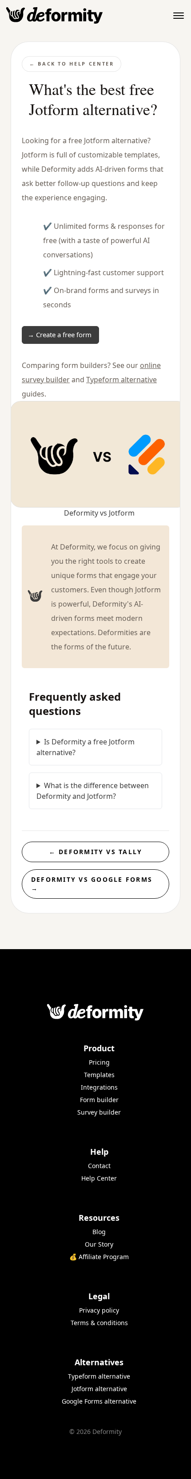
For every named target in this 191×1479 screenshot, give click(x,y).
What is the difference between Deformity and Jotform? (92, 791)
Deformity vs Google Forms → (91, 883)
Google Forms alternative (99, 1401)
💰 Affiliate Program (99, 1256)
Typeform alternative (121, 379)
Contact (99, 1165)
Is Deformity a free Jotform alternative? (85, 747)
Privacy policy (99, 1310)
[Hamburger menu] (178, 15)
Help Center (99, 1178)
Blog (99, 1231)
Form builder (99, 1099)
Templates (99, 1074)
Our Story (99, 1244)
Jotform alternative (99, 1388)
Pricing (99, 1062)
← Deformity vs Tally (96, 851)
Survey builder (99, 1112)
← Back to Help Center (71, 63)
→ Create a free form (60, 334)
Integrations (99, 1087)
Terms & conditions (99, 1322)
